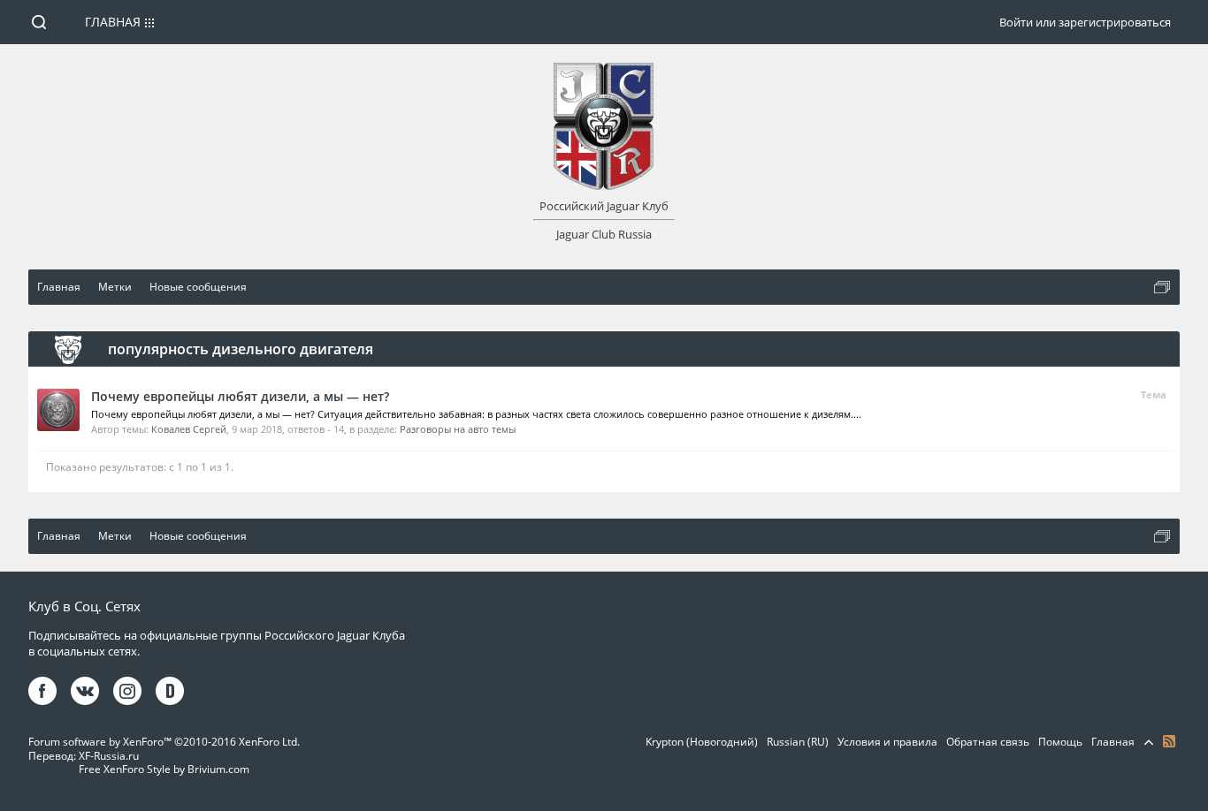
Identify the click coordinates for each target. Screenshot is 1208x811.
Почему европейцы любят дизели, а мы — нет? (240, 396)
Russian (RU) (798, 741)
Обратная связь (987, 741)
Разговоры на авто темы (458, 429)
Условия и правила (887, 741)
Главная (113, 21)
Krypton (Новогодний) (702, 741)
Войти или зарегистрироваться (1085, 22)
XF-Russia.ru (109, 755)
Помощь (1060, 741)
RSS (1169, 741)
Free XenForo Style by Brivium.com (164, 769)
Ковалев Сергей (188, 429)
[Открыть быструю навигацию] (1162, 287)
